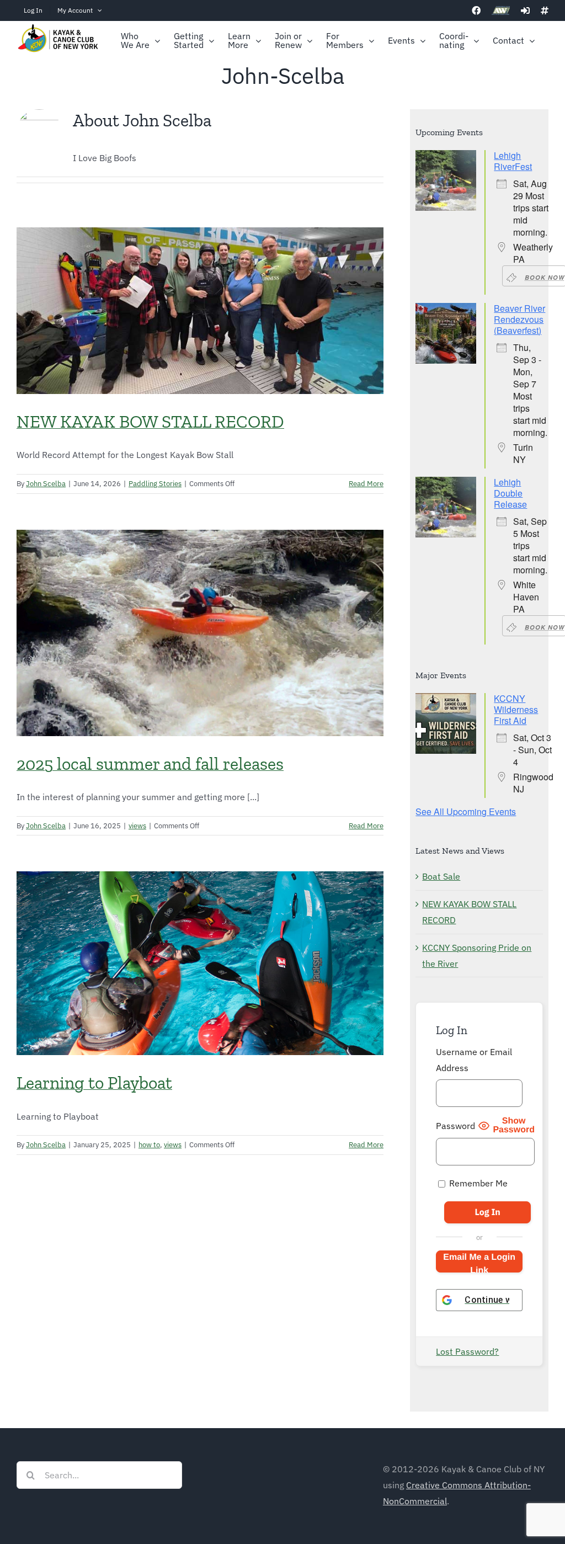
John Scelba (46, 483)
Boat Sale (441, 876)
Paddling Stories (155, 483)
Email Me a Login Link (479, 1263)
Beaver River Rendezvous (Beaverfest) (519, 319)
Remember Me (477, 1183)
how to (149, 1144)
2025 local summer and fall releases (150, 763)
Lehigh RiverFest (513, 161)
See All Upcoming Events (465, 811)
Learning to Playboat (94, 1082)
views (137, 825)
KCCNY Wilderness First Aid (516, 709)
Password (455, 1125)
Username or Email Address (474, 1059)
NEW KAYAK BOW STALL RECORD (150, 421)
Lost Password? (467, 1351)
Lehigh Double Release (510, 493)
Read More (366, 483)
